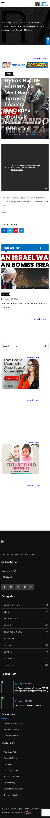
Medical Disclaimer (11, 777)
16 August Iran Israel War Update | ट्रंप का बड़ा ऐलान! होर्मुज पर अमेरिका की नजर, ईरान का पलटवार (31, 691)
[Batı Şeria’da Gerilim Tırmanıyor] (7, 703)
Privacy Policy (9, 783)
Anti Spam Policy (10, 752)
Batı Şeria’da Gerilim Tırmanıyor (28, 705)
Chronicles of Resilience (13, 723)
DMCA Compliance (11, 770)
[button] (40, 248)
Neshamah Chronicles (12, 730)
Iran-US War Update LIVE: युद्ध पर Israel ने (26, 303)
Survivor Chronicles (11, 736)
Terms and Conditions (12, 795)
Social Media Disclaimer (13, 789)
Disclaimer (8, 764)
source (3, 213)
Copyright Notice (10, 758)
